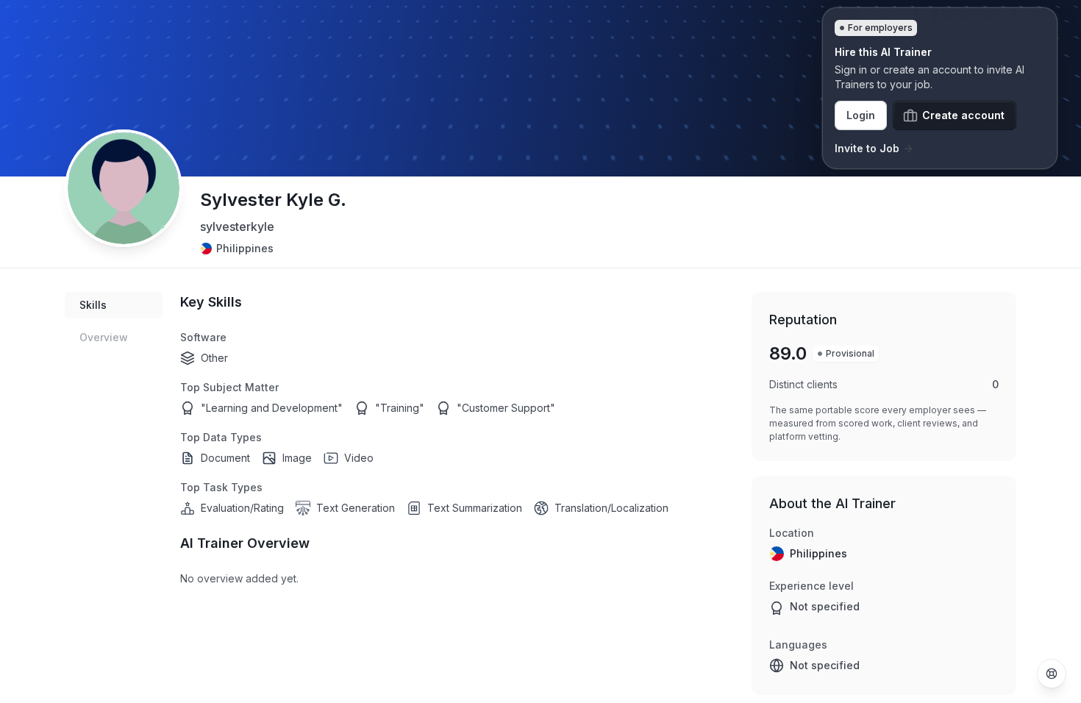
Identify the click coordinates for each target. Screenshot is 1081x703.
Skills (93, 305)
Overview (103, 337)
